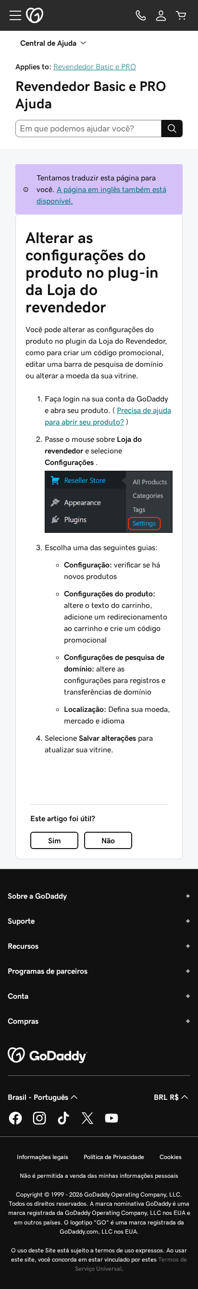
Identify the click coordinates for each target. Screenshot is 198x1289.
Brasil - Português (38, 1097)
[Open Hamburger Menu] (11, 15)
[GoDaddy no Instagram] (39, 1123)
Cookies (171, 1157)
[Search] (172, 128)
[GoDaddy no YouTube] (111, 1123)
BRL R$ (166, 1097)
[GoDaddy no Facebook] (15, 1123)
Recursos (23, 946)
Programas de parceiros (47, 971)
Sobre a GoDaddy (37, 896)
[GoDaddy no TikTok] (63, 1123)
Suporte (21, 921)
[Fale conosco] (141, 15)
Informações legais (42, 1157)
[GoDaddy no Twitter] (87, 1123)
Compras (23, 1021)
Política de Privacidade (114, 1157)
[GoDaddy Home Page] (47, 1055)
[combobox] (88, 128)
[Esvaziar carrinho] (181, 15)
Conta (18, 996)
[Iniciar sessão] (161, 15)
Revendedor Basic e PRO (94, 66)
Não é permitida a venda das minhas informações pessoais (99, 1176)
